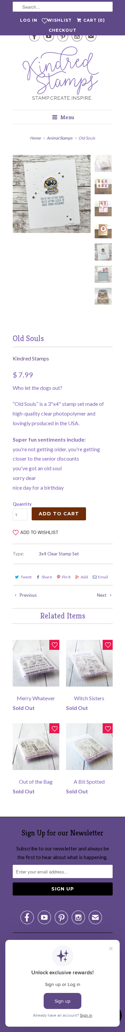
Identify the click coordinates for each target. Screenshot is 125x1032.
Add (84, 576)
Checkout (62, 30)
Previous (28, 595)
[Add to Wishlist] (54, 645)
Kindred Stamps (31, 358)
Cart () (93, 20)
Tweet (26, 576)
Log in (28, 20)
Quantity (22, 504)
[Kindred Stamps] (63, 75)
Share (47, 576)
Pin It (66, 576)
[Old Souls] (52, 194)
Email (103, 576)
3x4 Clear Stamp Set (59, 553)
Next (102, 595)
